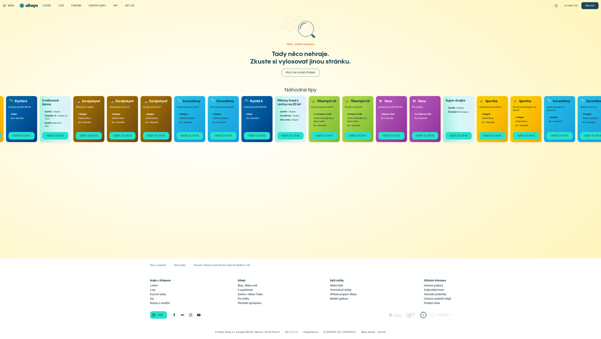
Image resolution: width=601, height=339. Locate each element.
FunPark (76, 5)
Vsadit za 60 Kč (51, 135)
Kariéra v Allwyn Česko (250, 294)
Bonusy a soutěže (160, 303)
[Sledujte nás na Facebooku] (174, 315)
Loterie (46, 5)
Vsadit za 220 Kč (118, 135)
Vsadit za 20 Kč (17, 135)
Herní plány (180, 265)
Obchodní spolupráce (249, 303)
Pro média (243, 298)
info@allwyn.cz (310, 332)
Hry (115, 5)
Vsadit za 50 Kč (320, 135)
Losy (61, 5)
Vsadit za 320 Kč (85, 135)
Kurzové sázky (97, 5)
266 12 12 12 (291, 332)
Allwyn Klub (336, 285)
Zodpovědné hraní (434, 289)
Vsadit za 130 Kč (454, 135)
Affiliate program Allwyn (343, 294)
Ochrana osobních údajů (437, 298)
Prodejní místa (432, 303)
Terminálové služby (340, 289)
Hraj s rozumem (158, 265)
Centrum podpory (433, 285)
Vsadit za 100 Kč (152, 135)
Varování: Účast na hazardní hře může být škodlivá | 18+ (221, 265)
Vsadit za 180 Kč (488, 135)
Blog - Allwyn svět (247, 285)
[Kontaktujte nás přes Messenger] (182, 315)
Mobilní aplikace (339, 298)
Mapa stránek (368, 332)
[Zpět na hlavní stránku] (28, 5)
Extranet (382, 332)
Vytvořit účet (571, 5)
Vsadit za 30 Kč (253, 135)
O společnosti (245, 289)
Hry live (129, 5)
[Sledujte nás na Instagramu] (190, 315)
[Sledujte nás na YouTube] (198, 315)
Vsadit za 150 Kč (185, 135)
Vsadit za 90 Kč (219, 135)
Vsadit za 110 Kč (286, 135)
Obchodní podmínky (435, 294)
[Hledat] (557, 5)
